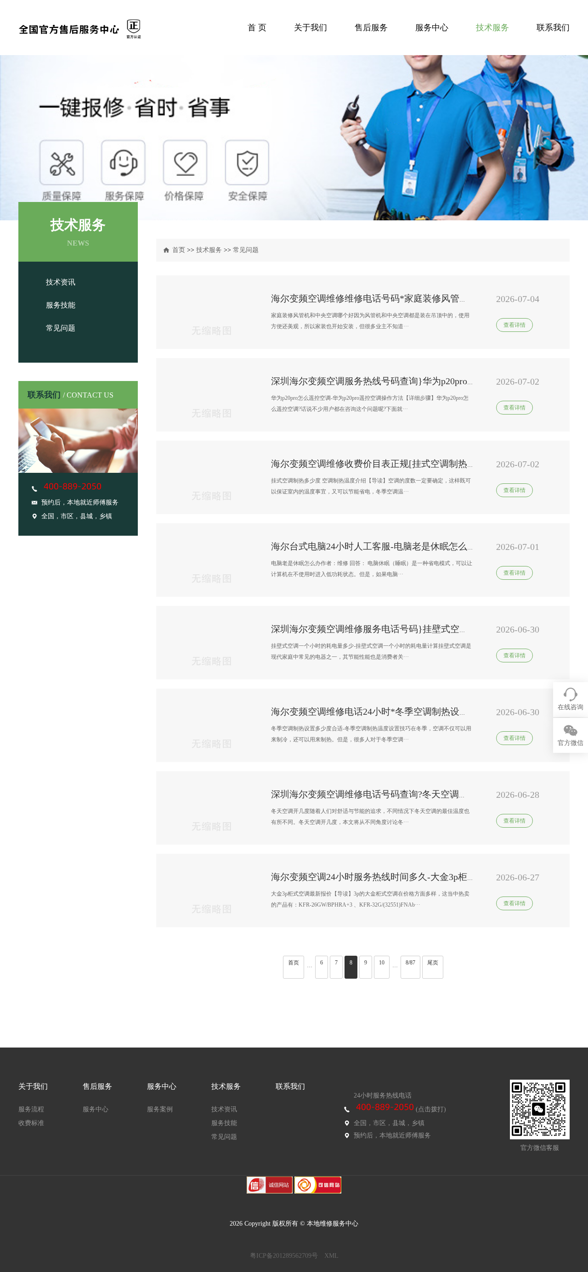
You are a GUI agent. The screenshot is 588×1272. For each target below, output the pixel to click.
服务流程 (31, 1109)
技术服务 (492, 27)
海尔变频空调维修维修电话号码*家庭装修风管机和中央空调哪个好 (406, 298)
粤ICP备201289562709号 (284, 1255)
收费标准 (31, 1123)
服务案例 (160, 1109)
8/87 (410, 962)
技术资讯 (60, 282)
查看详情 (514, 325)
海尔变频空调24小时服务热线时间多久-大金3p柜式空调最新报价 (401, 877)
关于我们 (310, 27)
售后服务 (371, 27)
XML (331, 1255)
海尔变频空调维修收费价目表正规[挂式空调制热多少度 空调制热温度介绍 (421, 464)
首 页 (257, 27)
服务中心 (431, 27)
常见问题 (60, 328)
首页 (178, 250)
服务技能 (60, 305)
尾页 (432, 962)
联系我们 (553, 27)
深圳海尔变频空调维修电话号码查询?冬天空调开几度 (378, 794)
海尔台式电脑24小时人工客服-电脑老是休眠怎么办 (373, 546)
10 (381, 962)
